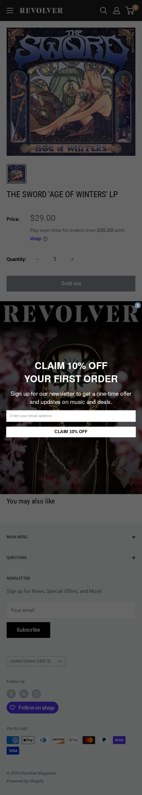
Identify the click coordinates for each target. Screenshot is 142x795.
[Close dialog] (137, 305)
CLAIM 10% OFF (71, 431)
